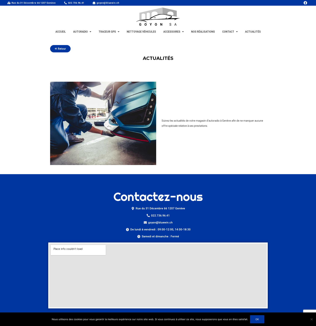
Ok (257, 319)
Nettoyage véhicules (141, 31)
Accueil (60, 31)
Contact (228, 31)
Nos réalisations (203, 31)
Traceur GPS (107, 31)
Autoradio (80, 31)
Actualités (253, 31)
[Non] (311, 319)
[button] (60, 48)
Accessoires (171, 31)
